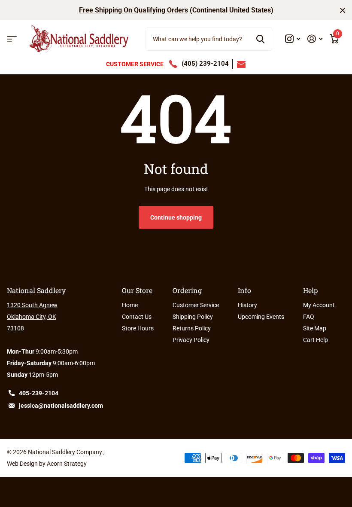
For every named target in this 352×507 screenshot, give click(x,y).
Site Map (314, 328)
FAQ (308, 316)
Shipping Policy (193, 316)
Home (130, 305)
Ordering (187, 290)
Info (244, 290)
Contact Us (137, 316)
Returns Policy (192, 328)
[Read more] (292, 39)
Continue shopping (176, 217)
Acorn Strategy (67, 463)
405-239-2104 (38, 393)
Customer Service (196, 305)
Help (310, 290)
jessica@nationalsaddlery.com (61, 405)
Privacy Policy (191, 339)
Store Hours (138, 328)
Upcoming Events (261, 316)
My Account (319, 305)
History (247, 305)
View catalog (12, 39)
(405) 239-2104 (205, 63)
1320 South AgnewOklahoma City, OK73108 (32, 317)
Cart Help (315, 339)
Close (342, 10)
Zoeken (260, 39)
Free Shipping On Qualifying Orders (133, 10)
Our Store (137, 290)
